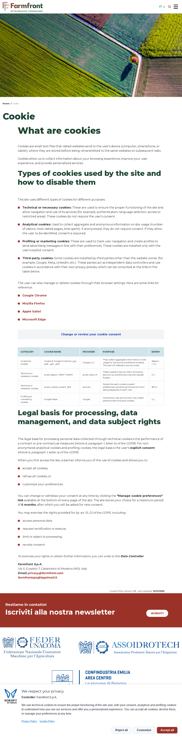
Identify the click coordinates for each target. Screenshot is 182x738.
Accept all (167, 730)
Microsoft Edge (34, 319)
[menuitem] (161, 6)
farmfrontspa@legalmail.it (37, 577)
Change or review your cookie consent (91, 334)
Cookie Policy (47, 721)
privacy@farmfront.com (45, 573)
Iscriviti (157, 613)
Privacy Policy (29, 721)
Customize (144, 730)
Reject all (121, 730)
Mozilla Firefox (33, 303)
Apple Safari (31, 311)
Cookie (16, 103)
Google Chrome (34, 295)
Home (6, 103)
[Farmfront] (23, 7)
